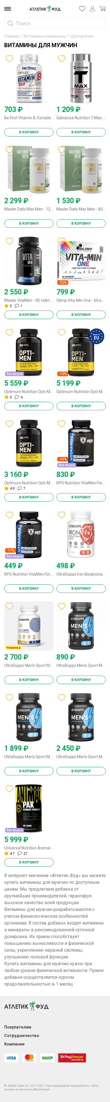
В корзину (29, 132)
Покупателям (17, 1027)
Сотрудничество (21, 1035)
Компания (14, 1044)
